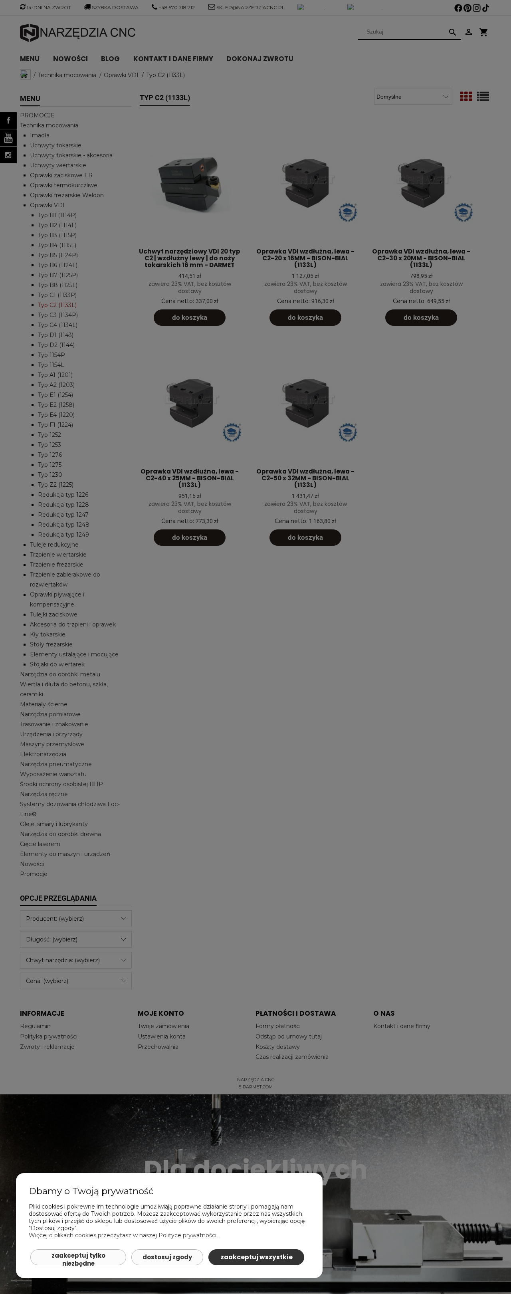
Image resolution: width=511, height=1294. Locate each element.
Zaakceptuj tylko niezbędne (78, 1258)
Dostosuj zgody (167, 1257)
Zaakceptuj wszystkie (256, 1257)
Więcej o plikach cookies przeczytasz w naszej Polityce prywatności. (123, 1235)
